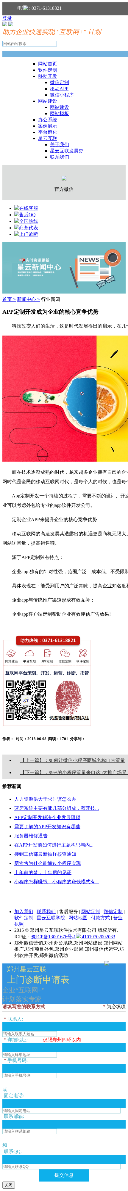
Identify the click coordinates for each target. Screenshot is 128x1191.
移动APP (59, 88)
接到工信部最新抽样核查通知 (45, 854)
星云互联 (47, 138)
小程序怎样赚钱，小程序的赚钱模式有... (56, 881)
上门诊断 (28, 234)
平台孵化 (47, 132)
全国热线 (28, 221)
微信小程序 (62, 94)
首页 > (9, 299)
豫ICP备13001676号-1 (53, 936)
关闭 (9, 1185)
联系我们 (59, 156)
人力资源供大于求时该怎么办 (45, 799)
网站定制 (90, 911)
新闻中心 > (28, 299)
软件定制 (47, 69)
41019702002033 (98, 936)
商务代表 (28, 227)
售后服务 (68, 911)
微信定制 (59, 82)
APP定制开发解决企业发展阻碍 (47, 817)
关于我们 (59, 144)
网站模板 (59, 113)
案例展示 (47, 125)
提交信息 (64, 1175)
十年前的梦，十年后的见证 (42, 872)
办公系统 (47, 119)
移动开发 (47, 76)
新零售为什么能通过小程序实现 (47, 863)
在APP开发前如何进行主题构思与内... (53, 844)
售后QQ (27, 214)
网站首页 (47, 63)
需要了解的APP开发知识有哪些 (47, 826)
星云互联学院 (51, 917)
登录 (7, 18)
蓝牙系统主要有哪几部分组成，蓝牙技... (56, 808)
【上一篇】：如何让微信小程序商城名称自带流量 (72, 760)
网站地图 (78, 917)
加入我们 (23, 911)
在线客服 (28, 208)
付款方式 (100, 917)
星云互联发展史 (66, 150)
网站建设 (47, 101)
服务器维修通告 (31, 835)
